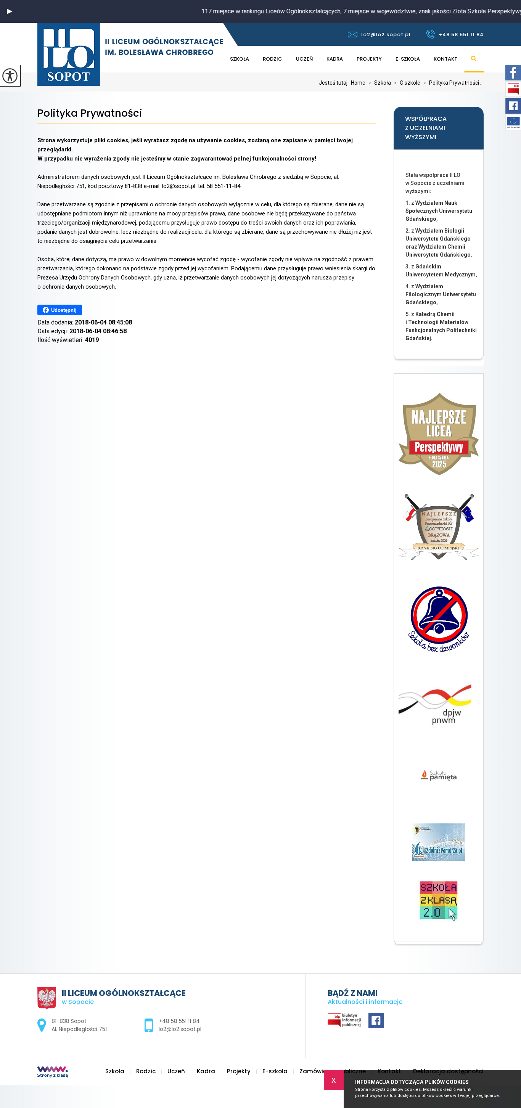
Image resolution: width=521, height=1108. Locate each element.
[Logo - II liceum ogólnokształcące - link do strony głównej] (130, 54)
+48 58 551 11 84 (461, 34)
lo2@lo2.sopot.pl (386, 34)
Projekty (369, 59)
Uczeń (304, 59)
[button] (9, 11)
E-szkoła (408, 59)
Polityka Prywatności (89, 113)
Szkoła (239, 59)
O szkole (407, 82)
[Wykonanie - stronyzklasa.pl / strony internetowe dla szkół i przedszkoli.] (52, 1072)
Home (358, 82)
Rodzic (272, 59)
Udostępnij (64, 310)
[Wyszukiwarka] (474, 59)
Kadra (334, 59)
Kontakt (445, 59)
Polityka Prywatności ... (453, 82)
